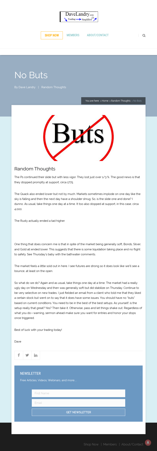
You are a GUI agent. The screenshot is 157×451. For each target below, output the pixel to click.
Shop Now (52, 35)
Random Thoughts (53, 87)
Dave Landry (27, 87)
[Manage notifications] (148, 442)
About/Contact (98, 35)
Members (73, 35)
